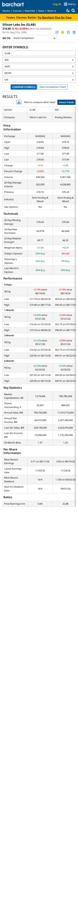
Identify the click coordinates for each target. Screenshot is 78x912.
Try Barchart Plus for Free (54, 17)
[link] (74, 32)
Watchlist (30, 10)
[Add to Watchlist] (68, 32)
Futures (17, 10)
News (41, 10)
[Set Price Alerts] (62, 32)
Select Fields (66, 102)
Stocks (6, 10)
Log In (57, 4)
